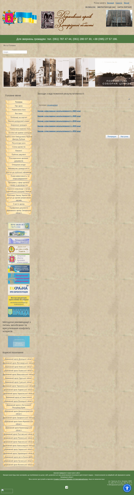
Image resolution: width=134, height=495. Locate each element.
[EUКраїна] (19, 294)
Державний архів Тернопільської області (19, 386)
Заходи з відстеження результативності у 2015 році (59, 126)
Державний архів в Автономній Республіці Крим (19, 406)
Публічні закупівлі (19, 154)
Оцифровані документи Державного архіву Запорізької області (19, 210)
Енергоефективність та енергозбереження (20, 177)
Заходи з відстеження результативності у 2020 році (59, 116)
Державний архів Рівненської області (19, 438)
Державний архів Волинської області (18, 465)
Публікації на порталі (18, 117)
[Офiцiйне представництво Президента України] (19, 229)
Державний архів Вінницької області (18, 401)
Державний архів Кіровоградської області (18, 429)
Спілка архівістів (18, 147)
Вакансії (18, 151)
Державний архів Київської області (19, 367)
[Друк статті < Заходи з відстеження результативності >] (129, 99)
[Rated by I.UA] (7, 492)
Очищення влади (19, 165)
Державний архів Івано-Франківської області (18, 423)
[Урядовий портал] (19, 244)
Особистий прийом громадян (20, 133)
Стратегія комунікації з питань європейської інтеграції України (18, 190)
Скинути (119, 3)
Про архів (19, 106)
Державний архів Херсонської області (19, 442)
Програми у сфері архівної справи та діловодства (18, 184)
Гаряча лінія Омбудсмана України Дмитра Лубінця (18, 138)
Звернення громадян (19, 125)
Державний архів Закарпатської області (18, 418)
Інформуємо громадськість (19, 168)
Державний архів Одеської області (18, 378)
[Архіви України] (19, 252)
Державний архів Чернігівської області (19, 394)
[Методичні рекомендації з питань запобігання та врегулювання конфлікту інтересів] (19, 347)
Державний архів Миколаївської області (19, 374)
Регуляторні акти (18, 143)
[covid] (19, 305)
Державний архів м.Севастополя (19, 397)
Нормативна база (19, 110)
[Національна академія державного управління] (19, 272)
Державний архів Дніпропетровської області (18, 412)
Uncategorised (52, 105)
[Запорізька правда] (19, 316)
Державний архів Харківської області (18, 390)
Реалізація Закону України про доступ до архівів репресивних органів (19, 197)
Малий (126, 3)
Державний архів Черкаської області (18, 449)
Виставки (18, 113)
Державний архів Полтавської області (19, 434)
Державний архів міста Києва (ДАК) (19, 457)
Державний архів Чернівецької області (19, 453)
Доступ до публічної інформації (18, 172)
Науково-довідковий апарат (19, 121)
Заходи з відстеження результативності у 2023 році (59, 111)
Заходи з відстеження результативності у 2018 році (59, 121)
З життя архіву (19, 204)
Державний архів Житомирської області (18, 363)
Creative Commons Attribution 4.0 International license (71, 479)
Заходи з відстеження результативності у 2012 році (59, 131)
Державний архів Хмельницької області (18, 446)
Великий (110, 3)
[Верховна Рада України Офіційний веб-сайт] (19, 236)
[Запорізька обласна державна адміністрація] (19, 264)
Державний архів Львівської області (18, 371)
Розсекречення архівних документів (18, 159)
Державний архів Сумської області (18, 382)
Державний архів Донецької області (19, 359)
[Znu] (19, 283)
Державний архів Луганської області (18, 461)
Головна (18, 102)
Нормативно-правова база (20, 129)
